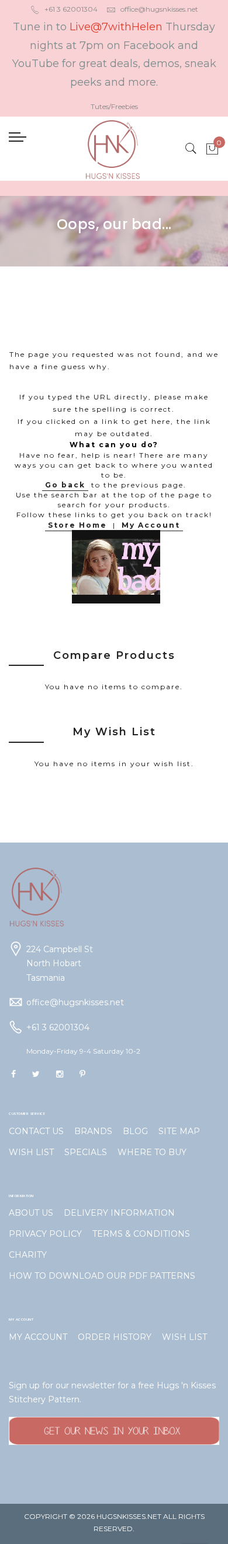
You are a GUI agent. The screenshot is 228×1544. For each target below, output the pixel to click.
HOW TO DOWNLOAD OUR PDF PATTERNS (102, 1276)
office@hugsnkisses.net (159, 9)
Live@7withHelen (116, 26)
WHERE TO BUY (152, 1152)
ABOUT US (31, 1213)
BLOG (135, 1131)
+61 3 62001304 (71, 9)
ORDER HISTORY (114, 1337)
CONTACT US (36, 1131)
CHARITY (28, 1255)
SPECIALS (85, 1152)
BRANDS (93, 1131)
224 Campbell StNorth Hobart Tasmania (59, 963)
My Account (151, 525)
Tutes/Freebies (114, 106)
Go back (65, 484)
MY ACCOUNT (38, 1337)
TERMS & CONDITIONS (141, 1234)
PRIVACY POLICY (45, 1234)
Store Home (77, 525)
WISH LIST (31, 1152)
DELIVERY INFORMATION (119, 1213)
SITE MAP (179, 1131)
